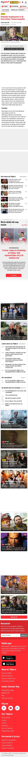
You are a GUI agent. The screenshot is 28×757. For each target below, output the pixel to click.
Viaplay (18, 270)
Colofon (4, 723)
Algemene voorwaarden (9, 740)
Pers (3, 696)
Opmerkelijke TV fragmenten (17, 10)
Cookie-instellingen (8, 748)
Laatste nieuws (5, 10)
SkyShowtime (6, 718)
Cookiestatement (7, 745)
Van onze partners (7, 728)
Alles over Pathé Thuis (8, 679)
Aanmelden (23, 635)
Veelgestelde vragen (8, 690)
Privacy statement (7, 743)
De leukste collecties (8, 681)
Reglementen (6, 693)
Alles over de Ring (7, 698)
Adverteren (5, 726)
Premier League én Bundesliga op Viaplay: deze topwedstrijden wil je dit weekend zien (14, 254)
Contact (4, 720)
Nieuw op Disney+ (7, 676)
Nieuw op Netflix (7, 673)
